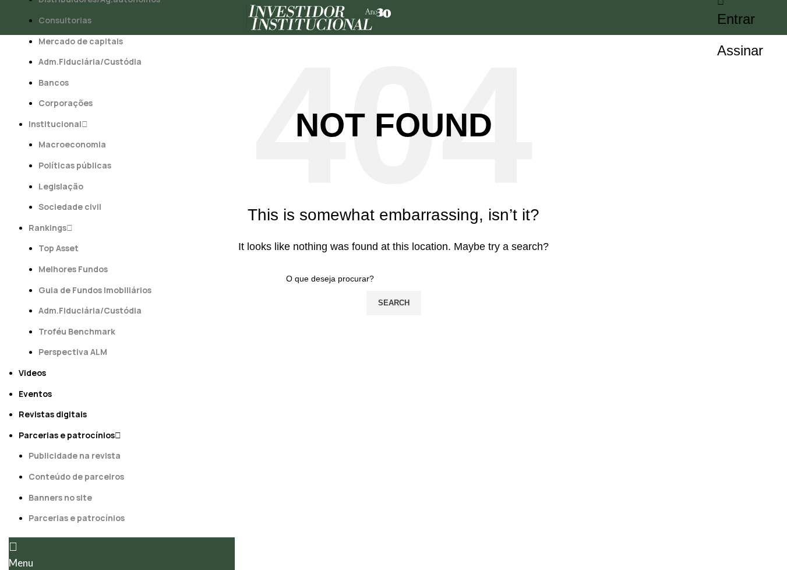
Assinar (740, 50)
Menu (21, 563)
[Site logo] (319, 17)
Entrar (736, 19)
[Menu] (13, 546)
